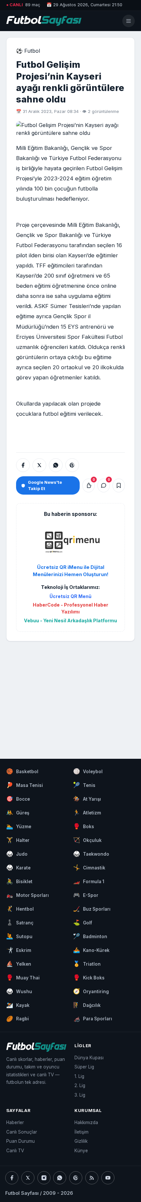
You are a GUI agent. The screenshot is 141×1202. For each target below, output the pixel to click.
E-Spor (85, 895)
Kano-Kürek (91, 950)
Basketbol (22, 771)
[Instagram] (43, 1177)
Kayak (18, 1005)
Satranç (19, 922)
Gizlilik (81, 1141)
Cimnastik (89, 867)
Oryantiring (91, 991)
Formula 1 (88, 881)
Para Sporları (92, 1018)
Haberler (15, 1122)
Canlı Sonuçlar (21, 1132)
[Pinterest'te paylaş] (72, 465)
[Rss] (91, 1177)
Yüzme (18, 826)
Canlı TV (15, 1150)
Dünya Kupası (89, 1057)
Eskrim (18, 950)
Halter (18, 840)
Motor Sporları (27, 895)
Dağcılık (87, 1005)
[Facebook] (11, 1177)
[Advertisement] (70, 693)
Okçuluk (87, 840)
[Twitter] (27, 1177)
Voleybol (88, 771)
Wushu (19, 991)
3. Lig (79, 1095)
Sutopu (19, 936)
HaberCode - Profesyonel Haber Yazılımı (70, 608)
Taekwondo (91, 853)
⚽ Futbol (28, 50)
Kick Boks (89, 977)
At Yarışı (87, 798)
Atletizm (87, 812)
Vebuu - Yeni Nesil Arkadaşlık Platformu (70, 620)
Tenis (84, 785)
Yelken (18, 963)
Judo (17, 853)
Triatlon (87, 963)
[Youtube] (107, 1177)
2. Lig (79, 1085)
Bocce (18, 798)
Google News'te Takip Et (45, 485)
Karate (18, 867)
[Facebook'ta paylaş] (23, 465)
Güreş (17, 812)
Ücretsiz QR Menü (70, 596)
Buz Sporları (92, 908)
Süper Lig (84, 1066)
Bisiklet (19, 881)
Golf (82, 922)
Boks (83, 826)
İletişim (81, 1132)
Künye (81, 1150)
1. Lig (79, 1076)
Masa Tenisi (24, 785)
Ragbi (17, 1018)
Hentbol (20, 908)
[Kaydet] (118, 485)
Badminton (90, 936)
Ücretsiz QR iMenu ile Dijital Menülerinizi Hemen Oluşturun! (71, 570)
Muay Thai (23, 977)
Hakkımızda (86, 1122)
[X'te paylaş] (39, 465)
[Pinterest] (75, 1177)
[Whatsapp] (59, 1177)
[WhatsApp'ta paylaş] (56, 465)
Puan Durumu (20, 1141)
